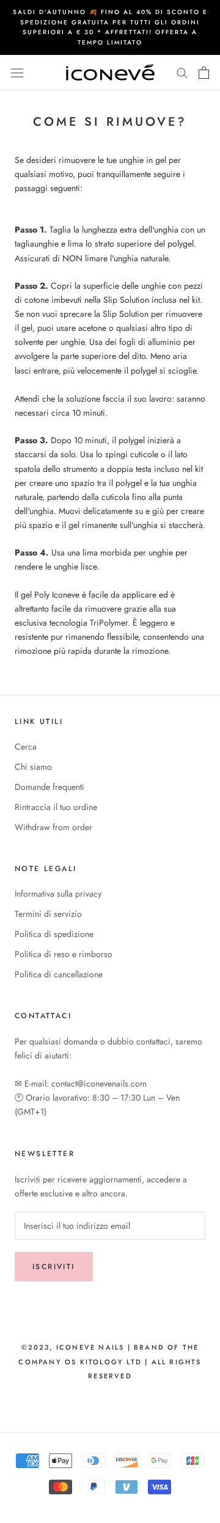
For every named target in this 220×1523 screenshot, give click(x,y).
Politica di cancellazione (59, 974)
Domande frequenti (49, 787)
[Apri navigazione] (17, 73)
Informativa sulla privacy (58, 894)
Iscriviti (53, 1266)
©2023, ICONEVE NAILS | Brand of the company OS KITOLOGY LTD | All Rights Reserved (109, 1361)
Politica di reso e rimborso (63, 954)
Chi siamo (33, 767)
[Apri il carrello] (204, 73)
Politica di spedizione (54, 934)
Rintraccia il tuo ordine (56, 807)
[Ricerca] (182, 72)
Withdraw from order (53, 827)
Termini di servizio (48, 914)
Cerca (26, 746)
